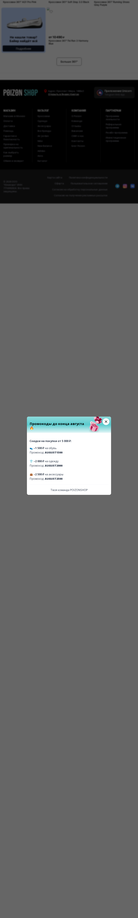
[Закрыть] (106, 421)
